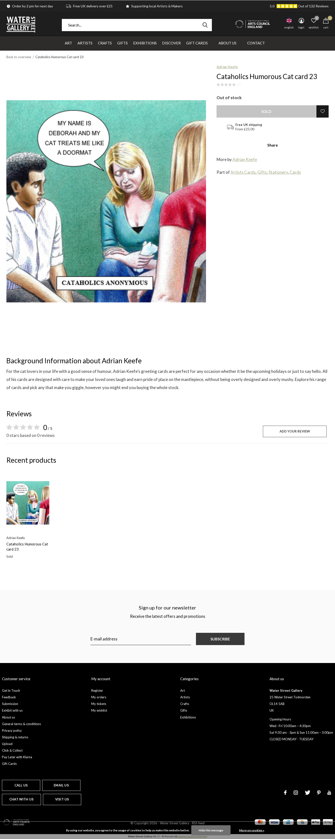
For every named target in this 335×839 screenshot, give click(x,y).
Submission (10, 704)
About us (8, 717)
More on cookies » (251, 830)
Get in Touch (11, 690)
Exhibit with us (12, 710)
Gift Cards (197, 43)
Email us (61, 785)
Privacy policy (12, 730)
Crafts (105, 43)
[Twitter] (307, 792)
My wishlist (99, 710)
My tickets (98, 704)
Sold (266, 111)
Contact (256, 43)
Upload (7, 744)
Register (97, 690)
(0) (239, 85)
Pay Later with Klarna (17, 757)
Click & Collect (12, 750)
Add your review (295, 431)
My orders (98, 697)
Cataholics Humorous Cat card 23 (27, 546)
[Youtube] (329, 792)
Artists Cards (243, 172)
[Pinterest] (319, 792)
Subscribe (220, 639)
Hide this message (211, 830)
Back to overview (18, 57)
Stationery (278, 172)
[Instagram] (296, 792)
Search (205, 25)
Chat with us (21, 799)
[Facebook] (285, 792)
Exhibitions (145, 43)
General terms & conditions (21, 724)
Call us (21, 785)
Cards (295, 172)
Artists (84, 43)
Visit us (62, 799)
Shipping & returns (15, 737)
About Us (227, 43)
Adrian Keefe (227, 67)
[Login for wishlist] (322, 111)
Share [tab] (272, 145)
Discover (171, 43)
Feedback (9, 697)
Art (68, 43)
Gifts (122, 43)
